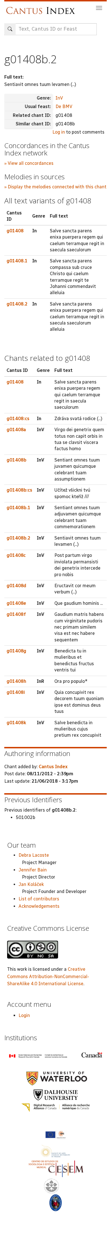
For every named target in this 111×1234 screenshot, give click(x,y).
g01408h (16, 681)
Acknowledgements (38, 906)
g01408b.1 (18, 507)
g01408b (16, 460)
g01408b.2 (18, 538)
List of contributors (38, 899)
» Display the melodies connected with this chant (55, 186)
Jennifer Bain (32, 870)
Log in (58, 132)
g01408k (16, 722)
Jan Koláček (31, 884)
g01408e (16, 603)
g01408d (16, 585)
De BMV (64, 106)
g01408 (15, 230)
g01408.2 (17, 304)
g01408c (16, 555)
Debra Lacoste (33, 855)
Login (24, 1015)
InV (59, 98)
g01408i (16, 692)
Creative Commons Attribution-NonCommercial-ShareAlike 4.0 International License (48, 976)
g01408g (16, 651)
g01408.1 (17, 261)
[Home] (42, 7)
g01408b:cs (19, 490)
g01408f (16, 614)
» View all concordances (29, 163)
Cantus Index (53, 766)
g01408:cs (18, 418)
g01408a (16, 429)
